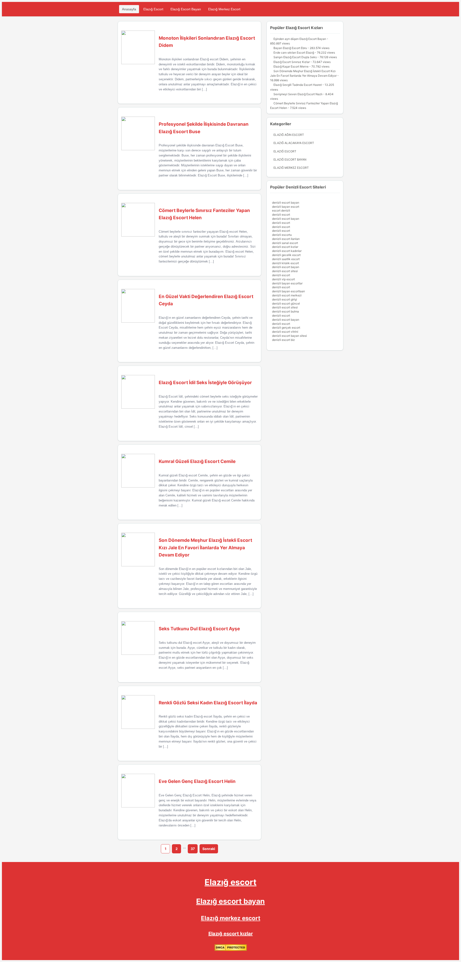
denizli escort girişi (284, 299)
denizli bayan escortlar (287, 283)
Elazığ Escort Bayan (185, 9)
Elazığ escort (230, 882)
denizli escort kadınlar (287, 251)
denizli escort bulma (285, 311)
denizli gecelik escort (286, 255)
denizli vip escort (283, 279)
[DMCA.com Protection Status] (230, 950)
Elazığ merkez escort (230, 918)
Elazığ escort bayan (230, 901)
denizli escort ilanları (286, 239)
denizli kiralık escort (285, 263)
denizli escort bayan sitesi (289, 335)
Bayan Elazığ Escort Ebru (290, 48)
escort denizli (281, 210)
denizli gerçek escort (286, 327)
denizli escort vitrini (285, 331)
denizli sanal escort (285, 243)
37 (193, 849)
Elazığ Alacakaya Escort (293, 143)
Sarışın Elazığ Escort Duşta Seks (295, 57)
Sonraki (208, 849)
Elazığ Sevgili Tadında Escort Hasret (297, 85)
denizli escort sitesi (285, 271)
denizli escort (281, 214)
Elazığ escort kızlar (230, 934)
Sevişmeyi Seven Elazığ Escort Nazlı (297, 94)
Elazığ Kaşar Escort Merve (291, 66)
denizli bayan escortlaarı (288, 291)
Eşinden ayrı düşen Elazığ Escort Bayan (299, 39)
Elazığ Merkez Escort (224, 9)
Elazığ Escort (153, 9)
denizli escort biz (283, 340)
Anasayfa (129, 9)
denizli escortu (282, 235)
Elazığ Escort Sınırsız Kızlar (291, 62)
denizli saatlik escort (286, 259)
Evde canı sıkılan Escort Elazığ (293, 52)
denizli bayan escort (285, 206)
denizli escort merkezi (287, 295)
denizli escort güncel (286, 303)
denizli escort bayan (285, 202)
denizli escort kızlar (285, 247)
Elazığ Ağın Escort (288, 135)
